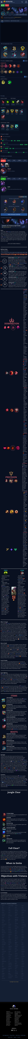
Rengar (24, 781)
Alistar (3, 912)
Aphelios (3, 920)
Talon (22, 914)
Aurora (3, 925)
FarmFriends (8, 1021)
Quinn (16, 933)
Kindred (12, 778)
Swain (22, 905)
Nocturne (16, 917)
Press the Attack (25, 299)
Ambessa (3, 914)
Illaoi (9, 909)
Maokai (9, 966)
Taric (11, 769)
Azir (2, 927)
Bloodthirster (15, 729)
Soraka (16, 977)
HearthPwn (17, 1019)
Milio (9, 971)
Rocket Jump (11, 645)
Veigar (16, 656)
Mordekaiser (10, 976)
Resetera (8, 1020)
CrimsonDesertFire (18, 1024)
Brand (3, 934)
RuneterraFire (8, 1017)
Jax (9, 917)
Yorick (22, 961)
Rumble (16, 950)
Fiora (3, 963)
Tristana (9, 231)
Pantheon (13, 649)
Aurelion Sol (4, 924)
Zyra (22, 978)
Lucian (9, 958)
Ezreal (3, 959)
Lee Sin (19, 649)
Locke (9, 956)
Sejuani (8, 785)
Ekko (3, 954)
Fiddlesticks (4, 961)
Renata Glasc (16, 943)
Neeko (16, 912)
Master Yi (10, 968)
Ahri (2, 907)
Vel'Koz (22, 937)
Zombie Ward (25, 423)
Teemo (22, 917)
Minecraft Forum (18, 1012)
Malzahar (10, 964)
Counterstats (8, 1015)
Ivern (9, 912)
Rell (15, 768)
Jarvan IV (10, 915)
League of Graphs (9, 1012)
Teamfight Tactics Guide (14, 981)
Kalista (9, 927)
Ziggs (22, 973)
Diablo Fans (17, 1020)
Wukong (22, 951)
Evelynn (3, 958)
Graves (3, 975)
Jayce (9, 919)
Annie (3, 919)
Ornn (11, 768)
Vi (21, 941)
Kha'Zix (9, 941)
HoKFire (16, 1025)
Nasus (16, 909)
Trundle (22, 922)
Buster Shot (13, 264)
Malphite (10, 963)
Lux (20, 639)
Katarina (3, 631)
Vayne (22, 934)
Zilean (22, 975)
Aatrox (3, 905)
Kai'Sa (9, 925)
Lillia (9, 952)
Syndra (22, 909)
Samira (16, 953)
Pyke (5, 691)
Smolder (16, 973)
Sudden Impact (24, 371)
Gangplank (4, 968)
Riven (16, 948)
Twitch (22, 927)
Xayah (22, 952)
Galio (3, 966)
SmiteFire (8, 1018)
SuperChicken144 (17, 17)
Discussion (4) (7, 20)
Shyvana (16, 965)
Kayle (9, 936)
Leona (22, 656)
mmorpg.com (17, 1017)
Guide (2, 20)
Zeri (22, 971)
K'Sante (9, 924)
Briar (3, 937)
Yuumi (22, 964)
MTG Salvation (17, 1011)
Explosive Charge (22, 263)
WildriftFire (8, 1016)
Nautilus (16, 910)
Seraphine (17, 958)
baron (19, 883)
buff (14, 870)
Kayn (6, 778)
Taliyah (22, 912)
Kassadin (10, 932)
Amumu (3, 915)
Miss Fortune (9, 974)
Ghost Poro (25, 427)
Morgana (10, 977)
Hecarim (3, 978)
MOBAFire (8, 1011)
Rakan (16, 935)
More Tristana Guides (15, 20)
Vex (22, 939)
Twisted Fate (23, 925)
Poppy (16, 928)
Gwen (22, 635)
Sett (15, 960)
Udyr (22, 929)
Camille (3, 941)
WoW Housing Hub (18, 1015)
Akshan (3, 910)
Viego (4, 782)
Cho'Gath (3, 944)
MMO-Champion (18, 1016)
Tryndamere (23, 924)
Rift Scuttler (19, 833)
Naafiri (16, 905)
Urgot (16, 635)
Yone (22, 959)
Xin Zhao (23, 956)
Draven (3, 952)
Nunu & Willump (16, 920)
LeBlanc (9, 947)
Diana (3, 949)
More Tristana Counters (14, 214)
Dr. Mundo (4, 951)
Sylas (22, 907)
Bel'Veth (3, 931)
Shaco (16, 961)
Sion (16, 968)
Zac (14, 785)
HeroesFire (8, 1024)
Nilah (16, 915)
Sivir (16, 970)
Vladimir (22, 946)
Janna (13, 761)
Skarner (16, 972)
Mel (9, 969)
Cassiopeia (4, 942)
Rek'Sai (16, 938)
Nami (16, 907)
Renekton (16, 944)
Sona (16, 975)
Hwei (9, 907)
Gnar (3, 971)
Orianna (16, 923)
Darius (3, 947)
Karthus (9, 931)
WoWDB (16, 1014)
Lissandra (10, 954)
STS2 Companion (18, 1023)
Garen (3, 969)
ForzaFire (8, 1023)
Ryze (16, 951)
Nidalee (16, 914)
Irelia (9, 910)
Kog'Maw (10, 946)
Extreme (9, 169)
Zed (22, 969)
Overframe (17, 1021)
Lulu (3, 764)
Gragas (3, 973)
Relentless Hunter (25, 455)
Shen (16, 963)
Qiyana (16, 932)
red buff (12, 869)
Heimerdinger (11, 905)
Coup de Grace (25, 513)
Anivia (3, 917)
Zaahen (22, 966)
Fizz (2, 964)
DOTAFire (8, 1019)
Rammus (16, 937)
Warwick (23, 949)
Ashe (3, 922)
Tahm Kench (17, 653)
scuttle (4, 855)
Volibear (22, 947)
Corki (3, 946)
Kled (9, 944)
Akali (3, 909)
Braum (3, 936)
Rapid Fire (24, 332)
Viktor (22, 944)
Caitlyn (3, 939)
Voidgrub (8, 883)
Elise (3, 956)
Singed (16, 966)
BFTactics (8, 1025)
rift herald (13, 883)
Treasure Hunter (24, 436)
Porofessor (8, 1014)
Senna (25, 546)
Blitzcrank (4, 932)
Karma (18, 761)
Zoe (22, 976)
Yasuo (9, 631)
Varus (7, 595)
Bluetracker (17, 1018)
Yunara (22, 963)
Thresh (22, 919)
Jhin (9, 920)
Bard (3, 929)
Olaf (15, 921)
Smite (8, 859)
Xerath (22, 954)
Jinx (5, 597)
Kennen (9, 939)
